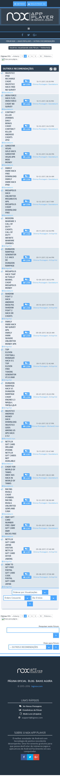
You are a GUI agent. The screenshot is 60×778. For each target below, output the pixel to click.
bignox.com (36, 686)
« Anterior (15, 56)
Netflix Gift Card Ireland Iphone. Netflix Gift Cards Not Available (10, 451)
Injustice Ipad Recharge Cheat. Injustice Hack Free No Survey (10, 81)
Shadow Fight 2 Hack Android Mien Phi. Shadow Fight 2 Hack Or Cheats (9, 305)
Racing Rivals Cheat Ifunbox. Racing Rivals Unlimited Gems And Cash (10, 500)
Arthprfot (8, 246)
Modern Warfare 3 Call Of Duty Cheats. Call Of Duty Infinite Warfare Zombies (10, 230)
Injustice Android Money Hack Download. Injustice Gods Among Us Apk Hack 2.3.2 (10, 423)
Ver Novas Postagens (32, 706)
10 (41, 56)
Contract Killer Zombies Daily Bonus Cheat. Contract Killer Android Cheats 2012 (10, 126)
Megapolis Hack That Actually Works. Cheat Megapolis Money (10, 279)
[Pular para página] (9, 58)
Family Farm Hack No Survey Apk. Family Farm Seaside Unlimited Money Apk (10, 332)
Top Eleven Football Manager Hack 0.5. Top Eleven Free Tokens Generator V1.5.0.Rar (10, 363)
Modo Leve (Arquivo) (32, 714)
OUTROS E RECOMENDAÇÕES (44, 41)
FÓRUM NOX (10, 41)
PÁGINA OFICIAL (17, 680)
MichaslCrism (9, 438)
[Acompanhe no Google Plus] (35, 35)
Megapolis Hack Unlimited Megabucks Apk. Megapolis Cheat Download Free (10, 201)
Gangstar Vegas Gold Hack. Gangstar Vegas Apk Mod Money (10, 154)
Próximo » (48, 56)
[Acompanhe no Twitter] (28, 35)
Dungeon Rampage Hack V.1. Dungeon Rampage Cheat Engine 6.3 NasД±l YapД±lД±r (10, 394)
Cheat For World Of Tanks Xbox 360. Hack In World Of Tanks (10, 475)
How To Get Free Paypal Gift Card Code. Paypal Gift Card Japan (10, 574)
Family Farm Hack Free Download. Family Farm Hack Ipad (10, 176)
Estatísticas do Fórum (32, 710)
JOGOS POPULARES (24, 41)
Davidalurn (8, 92)
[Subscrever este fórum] (55, 68)
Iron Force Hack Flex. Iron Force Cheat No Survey (10, 101)
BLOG (31, 680)
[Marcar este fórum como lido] (51, 68)
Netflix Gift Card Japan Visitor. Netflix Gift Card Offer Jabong (10, 549)
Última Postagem (40, 84)
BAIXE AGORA (44, 680)
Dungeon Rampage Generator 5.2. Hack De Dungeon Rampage (10, 257)
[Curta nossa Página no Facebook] (22, 35)
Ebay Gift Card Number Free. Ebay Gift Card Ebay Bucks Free (10, 525)
